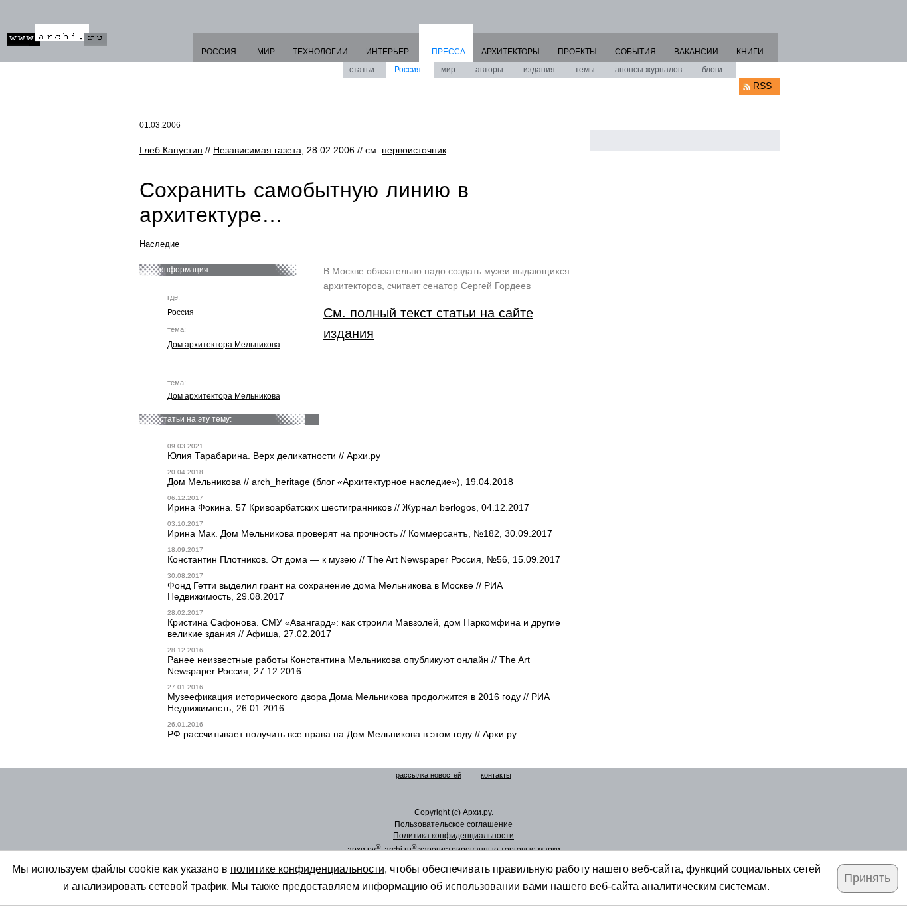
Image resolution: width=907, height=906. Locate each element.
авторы (489, 69)
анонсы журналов (648, 69)
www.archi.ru (57, 35)
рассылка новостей (428, 775)
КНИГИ (750, 51)
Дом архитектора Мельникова (223, 344)
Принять (867, 878)
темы (585, 69)
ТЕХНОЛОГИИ (320, 51)
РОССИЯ (218, 51)
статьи (361, 69)
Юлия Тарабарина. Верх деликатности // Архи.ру (273, 455)
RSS (762, 85)
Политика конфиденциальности (453, 835)
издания (539, 69)
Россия (407, 69)
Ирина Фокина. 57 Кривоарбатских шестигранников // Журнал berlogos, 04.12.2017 (348, 507)
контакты (496, 775)
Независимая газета (257, 150)
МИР (266, 51)
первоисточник (414, 150)
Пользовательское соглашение (453, 824)
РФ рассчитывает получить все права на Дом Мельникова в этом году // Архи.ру (342, 734)
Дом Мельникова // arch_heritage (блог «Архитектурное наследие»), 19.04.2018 (340, 481)
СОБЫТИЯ (635, 51)
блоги (712, 69)
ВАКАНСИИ (696, 51)
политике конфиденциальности (307, 869)
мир (448, 69)
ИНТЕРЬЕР (387, 51)
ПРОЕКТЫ (577, 51)
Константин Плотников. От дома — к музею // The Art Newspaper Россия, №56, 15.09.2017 (363, 559)
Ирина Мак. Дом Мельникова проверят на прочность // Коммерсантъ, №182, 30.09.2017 (359, 533)
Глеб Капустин (171, 150)
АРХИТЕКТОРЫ (510, 51)
